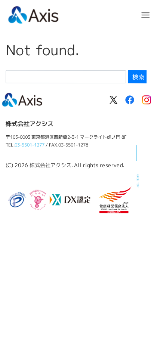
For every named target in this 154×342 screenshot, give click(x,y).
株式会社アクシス (50, 164)
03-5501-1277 (29, 145)
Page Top (138, 181)
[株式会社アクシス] (34, 13)
